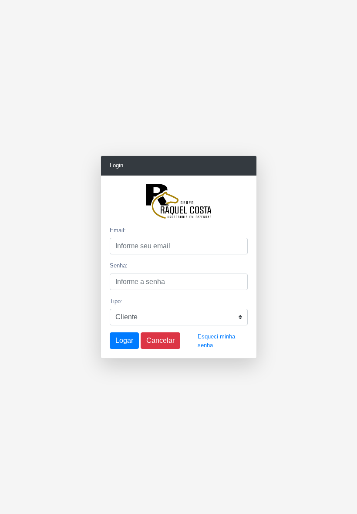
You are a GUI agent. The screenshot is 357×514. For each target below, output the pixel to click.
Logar (124, 340)
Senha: (119, 265)
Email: (118, 230)
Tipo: (116, 301)
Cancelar (160, 340)
